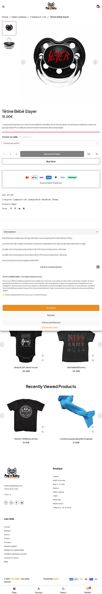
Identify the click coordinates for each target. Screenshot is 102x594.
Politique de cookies (49, 327)
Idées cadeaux (19, 16)
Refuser (51, 315)
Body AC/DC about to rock (26, 367)
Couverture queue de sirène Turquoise (76, 439)
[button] (98, 267)
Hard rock (46, 199)
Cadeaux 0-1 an (38, 16)
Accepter (51, 307)
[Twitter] (15, 208)
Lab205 (55, 579)
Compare (96, 154)
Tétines (55, 199)
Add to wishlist (88, 154)
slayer (14, 204)
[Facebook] (11, 208)
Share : (5, 208)
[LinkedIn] (19, 208)
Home (5, 16)
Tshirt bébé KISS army (76, 367)
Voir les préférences (51, 322)
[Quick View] (43, 360)
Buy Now (51, 161)
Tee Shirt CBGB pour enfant (26, 439)
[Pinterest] (24, 208)
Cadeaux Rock (34, 199)
